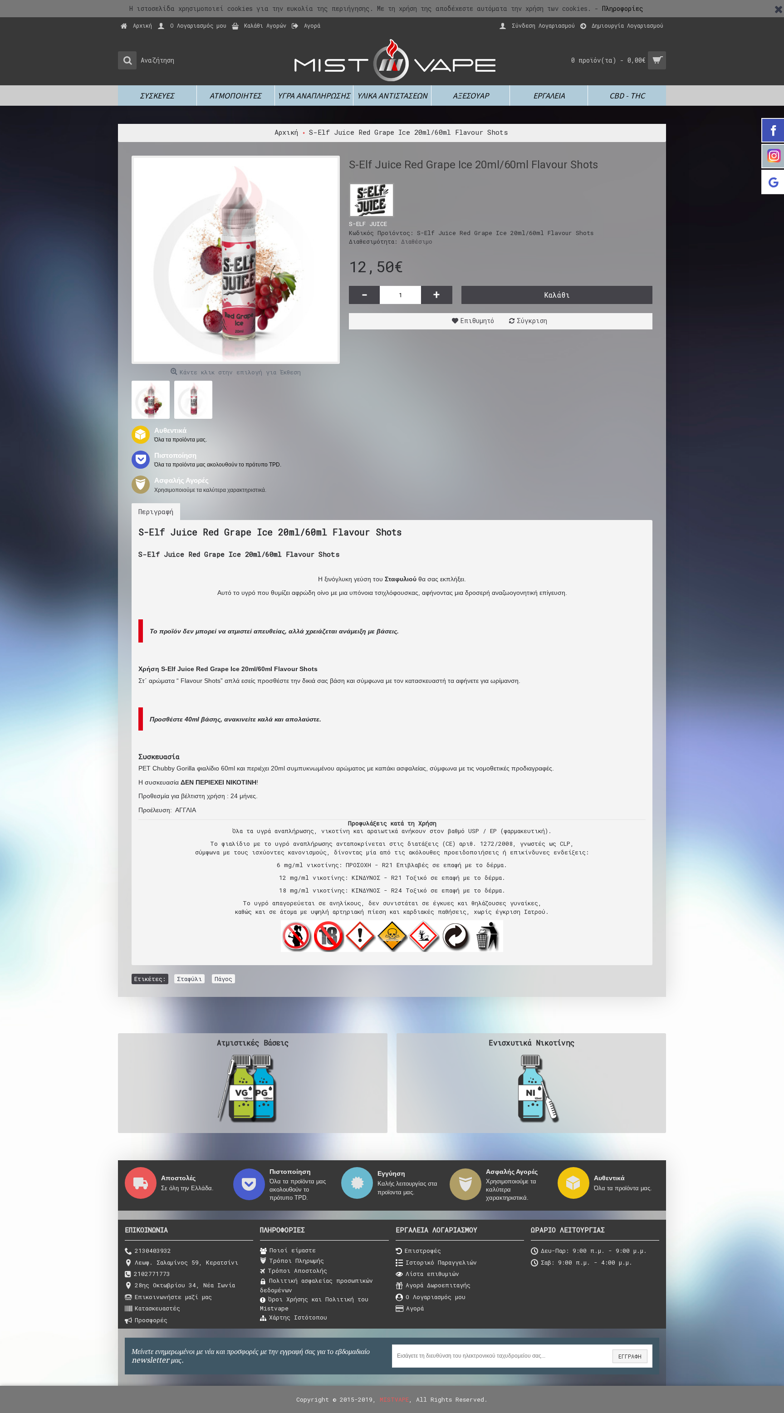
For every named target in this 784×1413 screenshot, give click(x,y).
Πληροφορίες (622, 8)
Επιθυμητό (477, 320)
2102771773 (152, 1274)
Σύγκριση (532, 320)
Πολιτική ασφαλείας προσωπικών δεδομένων (316, 1285)
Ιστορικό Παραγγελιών (441, 1262)
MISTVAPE (394, 1399)
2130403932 (153, 1250)
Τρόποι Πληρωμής (296, 1260)
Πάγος (223, 979)
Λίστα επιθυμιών (432, 1274)
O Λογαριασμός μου (436, 1297)
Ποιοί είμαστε (293, 1250)
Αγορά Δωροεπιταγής (438, 1285)
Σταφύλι (189, 979)
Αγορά (415, 1308)
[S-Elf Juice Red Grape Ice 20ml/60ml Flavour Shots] (236, 260)
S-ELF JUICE (368, 224)
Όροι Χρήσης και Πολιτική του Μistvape (314, 1303)
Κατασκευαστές (157, 1308)
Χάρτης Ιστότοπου (298, 1317)
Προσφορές (151, 1320)
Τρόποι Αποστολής (297, 1270)
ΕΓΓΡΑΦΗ (630, 1356)
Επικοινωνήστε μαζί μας (173, 1297)
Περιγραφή (155, 511)
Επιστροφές (423, 1250)
